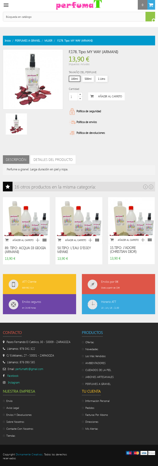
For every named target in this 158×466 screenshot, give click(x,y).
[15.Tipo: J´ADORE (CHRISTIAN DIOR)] (149, 240)
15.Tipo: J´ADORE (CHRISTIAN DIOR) (123, 249)
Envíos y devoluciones (19, 415)
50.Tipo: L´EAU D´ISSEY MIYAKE (74, 249)
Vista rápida (37, 240)
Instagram (14, 382)
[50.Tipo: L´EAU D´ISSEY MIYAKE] (96, 240)
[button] (146, 5)
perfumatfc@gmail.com (29, 369)
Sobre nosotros (15, 422)
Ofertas (89, 342)
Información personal (97, 401)
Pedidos (89, 408)
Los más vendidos (95, 356)
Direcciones (91, 422)
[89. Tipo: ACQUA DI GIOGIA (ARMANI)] (43, 240)
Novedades (91, 349)
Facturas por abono (96, 415)
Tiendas (10, 435)
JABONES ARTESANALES (99, 377)
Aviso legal (12, 408)
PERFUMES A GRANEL (98, 384)
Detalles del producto (53, 159)
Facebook (13, 376)
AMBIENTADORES (95, 363)
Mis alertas (91, 428)
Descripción (16, 159)
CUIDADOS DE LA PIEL (98, 370)
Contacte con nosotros (19, 428)
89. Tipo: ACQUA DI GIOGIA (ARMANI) (25, 249)
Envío (9, 401)
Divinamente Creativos (29, 454)
